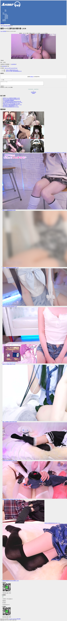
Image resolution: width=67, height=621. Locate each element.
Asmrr (1, 31)
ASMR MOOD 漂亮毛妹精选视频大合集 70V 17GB (12, 104)
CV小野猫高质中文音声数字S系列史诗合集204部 (12, 101)
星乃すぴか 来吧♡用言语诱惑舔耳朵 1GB (14, 71)
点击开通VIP (13, 64)
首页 (2, 25)
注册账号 (33, 93)
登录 (1, 23)
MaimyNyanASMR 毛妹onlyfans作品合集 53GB (11, 99)
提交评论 (2, 86)
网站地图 (18, 618)
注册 (5, 11)
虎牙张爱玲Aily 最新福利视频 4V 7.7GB (10, 105)
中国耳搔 (6, 15)
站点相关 (4, 19)
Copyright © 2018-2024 (13, 618)
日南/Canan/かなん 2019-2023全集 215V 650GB (11, 103)
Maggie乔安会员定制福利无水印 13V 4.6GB (11, 106)
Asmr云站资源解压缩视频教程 (8, 100)
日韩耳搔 (6, 16)
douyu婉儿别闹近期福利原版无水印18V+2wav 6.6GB (12, 102)
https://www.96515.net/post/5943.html (11, 68)
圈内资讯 (4, 20)
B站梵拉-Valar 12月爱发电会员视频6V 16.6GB (11, 98)
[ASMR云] (10, 8)
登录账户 (32, 76)
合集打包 (6, 18)
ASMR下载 (5, 14)
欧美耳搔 (6, 17)
